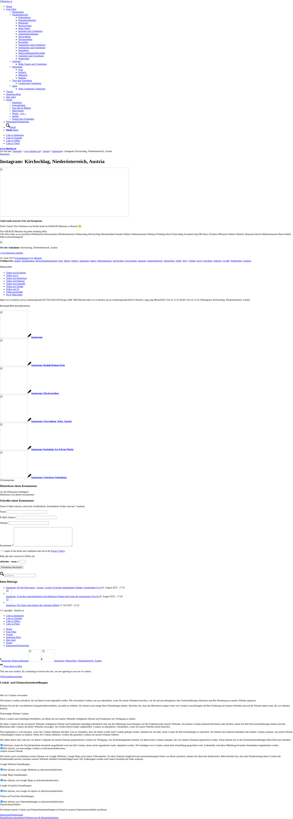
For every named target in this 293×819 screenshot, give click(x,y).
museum (142, 261)
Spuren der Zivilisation (23, 119)
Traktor (192, 261)
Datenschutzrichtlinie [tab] (10, 804)
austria (17, 261)
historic (74, 261)
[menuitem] (149, 6)
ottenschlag (169, 261)
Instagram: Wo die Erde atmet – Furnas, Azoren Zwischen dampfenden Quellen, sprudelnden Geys (53, 587)
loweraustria (131, 261)
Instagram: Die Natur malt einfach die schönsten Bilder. (32, 605)
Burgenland (18, 12)
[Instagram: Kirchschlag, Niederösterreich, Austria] (64, 215)
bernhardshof (28, 261)
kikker (93, 261)
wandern (247, 261)
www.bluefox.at (8, 148)
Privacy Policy (58, 551)
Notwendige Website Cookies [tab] (14, 713)
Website (4, 523)
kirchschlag (118, 261)
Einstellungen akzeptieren (12, 817)
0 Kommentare (22, 258)
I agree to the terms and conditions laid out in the (34, 551)
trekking (217, 261)
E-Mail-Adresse (7, 517)
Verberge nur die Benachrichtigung (41, 817)
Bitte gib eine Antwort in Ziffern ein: (17, 556)
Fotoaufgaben (18, 105)
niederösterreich (155, 261)
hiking (67, 261)
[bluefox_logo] (6, 1)
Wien (14, 86)
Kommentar (6, 545)
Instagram (17, 102)
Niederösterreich (20, 14)
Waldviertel (236, 261)
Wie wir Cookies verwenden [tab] (13, 695)
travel (199, 261)
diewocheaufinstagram (46, 261)
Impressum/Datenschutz (11, 815)
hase (60, 261)
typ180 (226, 261)
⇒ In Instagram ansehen (11, 253)
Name (3, 511)
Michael (38, 258)
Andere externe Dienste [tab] (11, 751)
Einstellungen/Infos (13, 676)
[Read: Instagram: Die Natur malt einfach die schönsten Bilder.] (9, 602)
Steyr (185, 261)
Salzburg (16, 61)
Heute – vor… (19, 113)
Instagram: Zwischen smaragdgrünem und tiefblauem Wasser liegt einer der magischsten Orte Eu (52, 596)
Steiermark (17, 67)
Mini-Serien (18, 110)
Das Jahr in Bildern (21, 108)
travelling (207, 261)
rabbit (178, 261)
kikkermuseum (104, 261)
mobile (15, 116)
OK (2, 676)
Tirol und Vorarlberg (22, 80)
